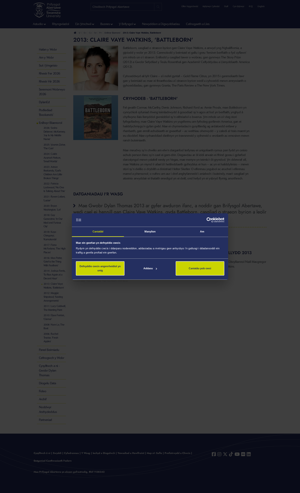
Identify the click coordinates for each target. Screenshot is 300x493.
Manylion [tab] (150, 231)
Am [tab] (202, 231)
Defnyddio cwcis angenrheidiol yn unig (100, 268)
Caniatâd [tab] (98, 231)
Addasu (148, 268)
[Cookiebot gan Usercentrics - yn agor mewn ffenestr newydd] (209, 220)
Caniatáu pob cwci (200, 268)
